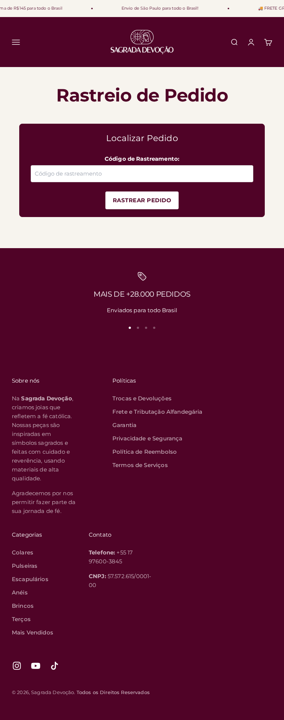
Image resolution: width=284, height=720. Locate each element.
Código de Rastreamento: (142, 158)
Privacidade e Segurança (147, 438)
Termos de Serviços (140, 465)
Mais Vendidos (32, 632)
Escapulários (30, 579)
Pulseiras (24, 565)
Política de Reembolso (144, 451)
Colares (22, 552)
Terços (21, 619)
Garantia (124, 425)
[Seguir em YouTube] (36, 666)
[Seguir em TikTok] (55, 666)
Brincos (23, 605)
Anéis (20, 592)
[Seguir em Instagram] (17, 666)
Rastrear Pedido (142, 200)
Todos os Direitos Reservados (113, 692)
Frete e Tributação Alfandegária (157, 411)
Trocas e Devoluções (142, 398)
